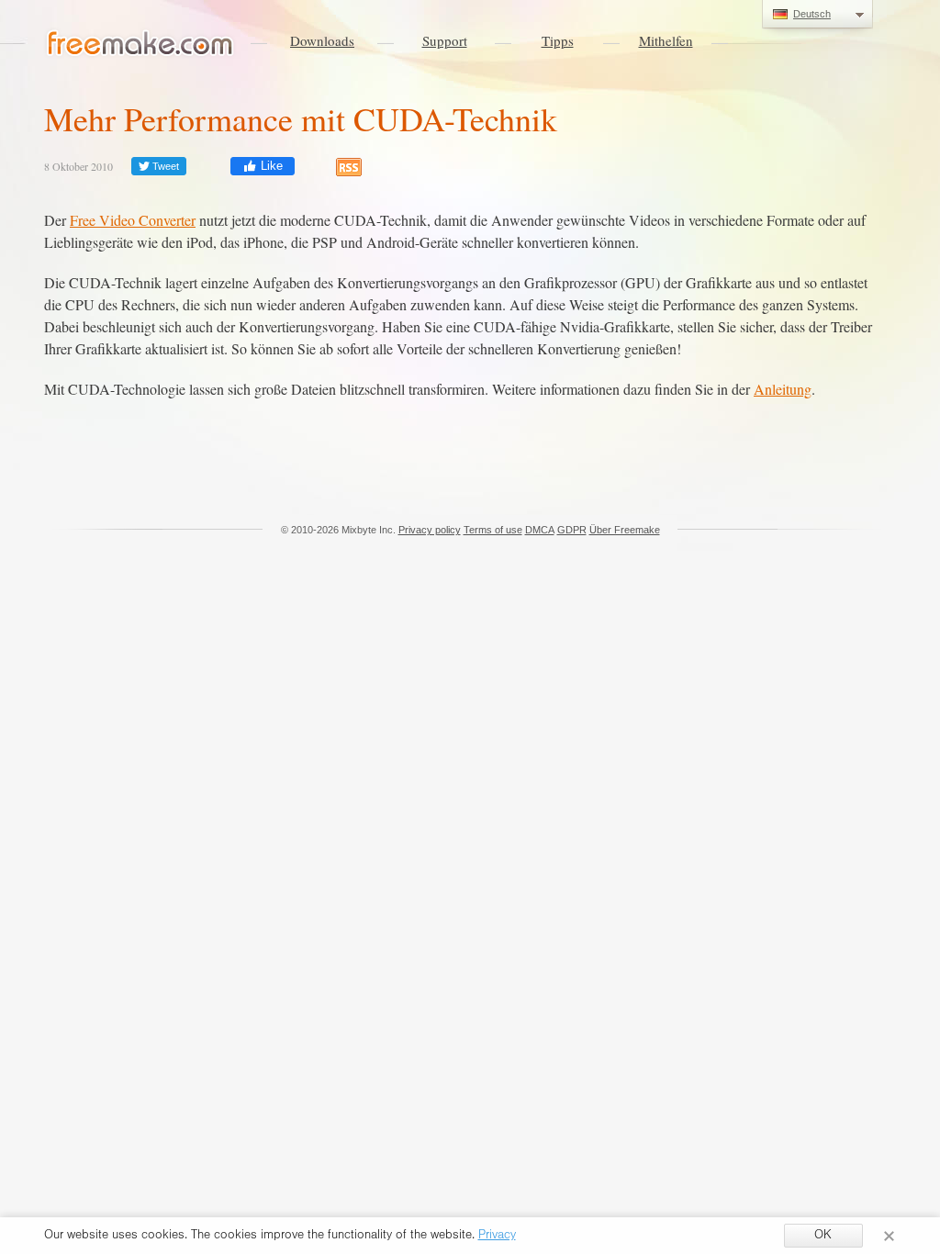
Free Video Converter (133, 220)
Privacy (497, 1236)
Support (444, 40)
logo (140, 44)
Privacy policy (429, 529)
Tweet (164, 166)
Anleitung (782, 388)
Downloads (322, 40)
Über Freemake (624, 529)
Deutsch (812, 13)
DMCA (539, 529)
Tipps (558, 40)
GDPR (572, 529)
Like (270, 166)
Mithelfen (666, 40)
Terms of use (493, 529)
